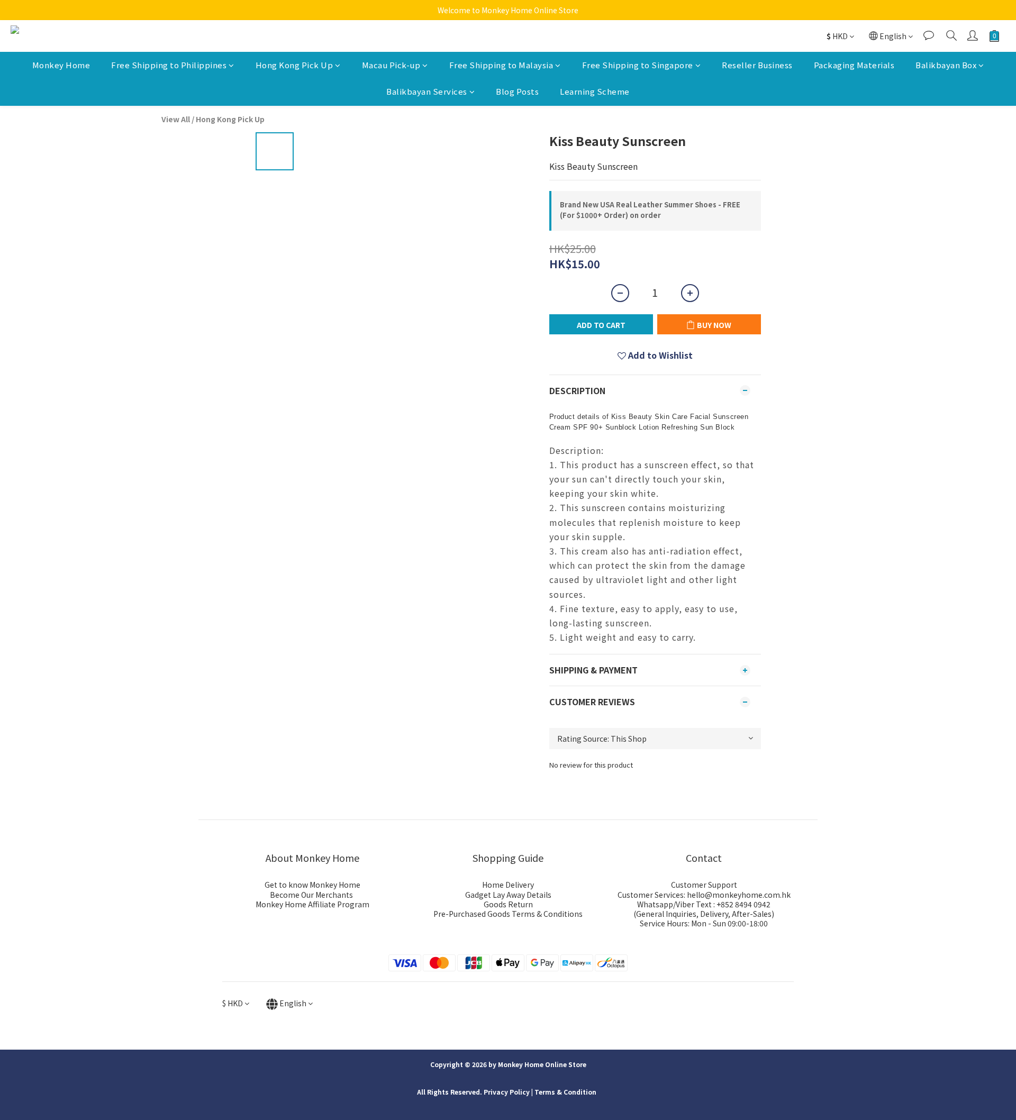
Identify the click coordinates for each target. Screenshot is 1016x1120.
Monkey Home (61, 64)
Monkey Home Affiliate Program (312, 904)
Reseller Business (757, 64)
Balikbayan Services (426, 91)
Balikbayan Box (945, 64)
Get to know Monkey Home (312, 884)
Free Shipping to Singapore (637, 64)
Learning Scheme (595, 91)
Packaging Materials (854, 64)
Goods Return (508, 904)
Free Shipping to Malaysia (501, 64)
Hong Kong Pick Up (294, 64)
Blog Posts (517, 91)
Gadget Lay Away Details (508, 894)
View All (175, 119)
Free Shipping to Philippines (168, 64)
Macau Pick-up (391, 64)
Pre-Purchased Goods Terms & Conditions (508, 913)
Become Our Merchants (311, 894)
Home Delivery (508, 884)
